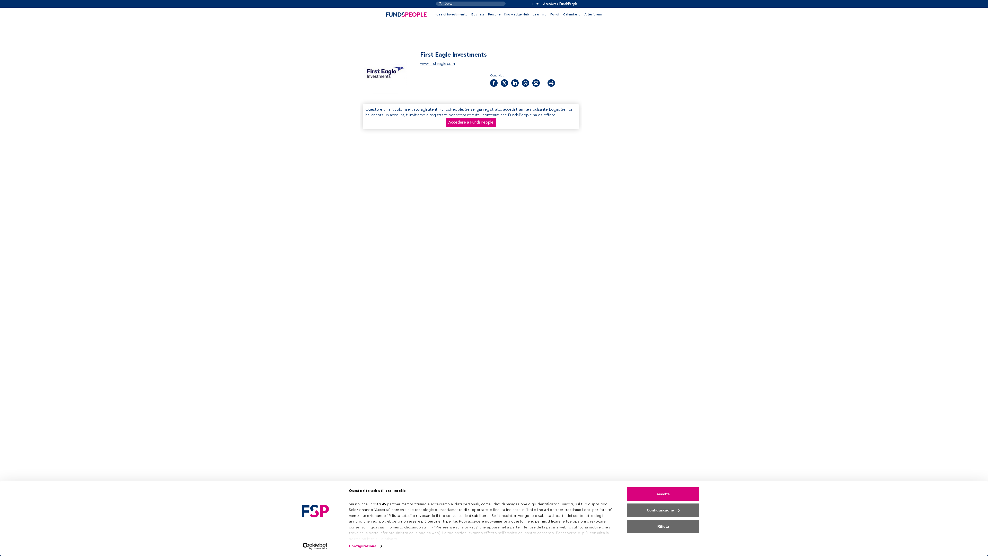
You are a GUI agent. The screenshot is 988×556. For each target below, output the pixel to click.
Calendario (572, 14)
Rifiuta (663, 526)
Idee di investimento (452, 14)
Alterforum (593, 14)
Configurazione (362, 546)
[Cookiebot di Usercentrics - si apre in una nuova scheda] (315, 546)
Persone (494, 14)
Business (477, 14)
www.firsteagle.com (437, 63)
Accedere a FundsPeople (560, 4)
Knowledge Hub (516, 14)
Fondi (554, 14)
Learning (539, 14)
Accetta (663, 494)
